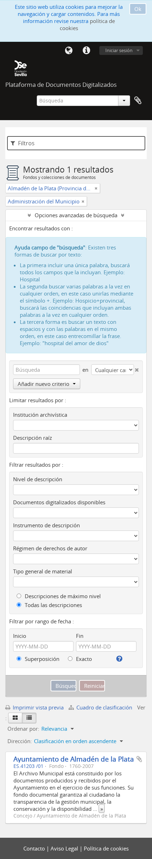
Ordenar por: (23, 728)
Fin (79, 635)
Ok (137, 8)
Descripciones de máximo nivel (62, 596)
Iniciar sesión (119, 50)
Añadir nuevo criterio (43, 383)
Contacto (34, 848)
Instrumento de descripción (46, 525)
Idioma (68, 51)
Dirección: (19, 741)
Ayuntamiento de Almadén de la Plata (73, 758)
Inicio (19, 635)
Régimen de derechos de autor (50, 548)
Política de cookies (106, 848)
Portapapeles (138, 101)
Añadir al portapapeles (139, 759)
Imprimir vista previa (37, 707)
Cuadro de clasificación (104, 707)
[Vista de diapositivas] (15, 718)
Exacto (83, 658)
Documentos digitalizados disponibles (59, 502)
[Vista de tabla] (29, 718)
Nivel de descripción (37, 479)
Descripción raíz (32, 437)
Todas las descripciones (52, 604)
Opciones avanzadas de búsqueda (76, 215)
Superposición (41, 658)
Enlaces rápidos (86, 51)
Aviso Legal (65, 848)
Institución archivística (40, 414)
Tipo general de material (42, 571)
